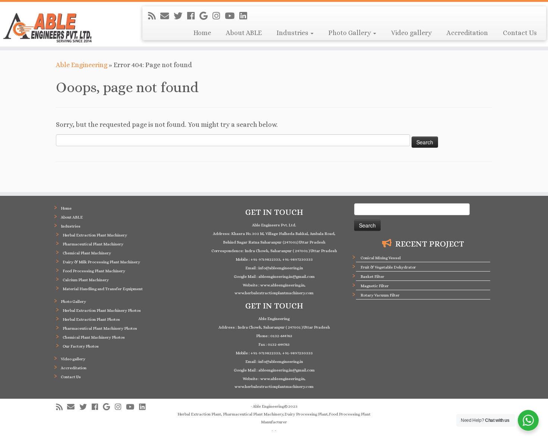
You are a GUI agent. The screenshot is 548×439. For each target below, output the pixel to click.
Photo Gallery (350, 33)
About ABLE (244, 33)
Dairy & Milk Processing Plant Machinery (101, 262)
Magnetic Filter (374, 285)
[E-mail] (167, 16)
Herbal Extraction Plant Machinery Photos (102, 310)
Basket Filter (372, 276)
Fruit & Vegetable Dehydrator (388, 267)
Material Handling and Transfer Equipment (103, 288)
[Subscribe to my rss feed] (154, 16)
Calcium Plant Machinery (86, 279)
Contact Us (520, 33)
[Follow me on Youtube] (232, 16)
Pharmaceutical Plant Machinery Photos (100, 328)
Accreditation (467, 33)
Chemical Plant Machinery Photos (94, 337)
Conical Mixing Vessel (380, 257)
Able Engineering (81, 65)
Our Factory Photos (81, 346)
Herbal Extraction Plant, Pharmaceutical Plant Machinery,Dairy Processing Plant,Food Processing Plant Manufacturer (274, 418)
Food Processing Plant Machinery (94, 271)
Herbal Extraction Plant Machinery (95, 235)
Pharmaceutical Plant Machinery (93, 244)
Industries (293, 33)
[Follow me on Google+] (205, 16)
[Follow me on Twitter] (180, 16)
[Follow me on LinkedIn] (245, 16)
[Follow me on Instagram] (218, 16)
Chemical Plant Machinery (87, 253)
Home (202, 33)
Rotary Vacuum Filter (380, 295)
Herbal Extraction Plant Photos (91, 319)
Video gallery (411, 33)
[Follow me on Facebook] (193, 16)
